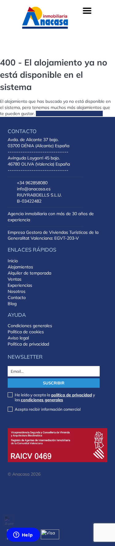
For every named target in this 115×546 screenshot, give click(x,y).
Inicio (13, 261)
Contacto (17, 297)
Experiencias (20, 285)
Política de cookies (26, 332)
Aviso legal (18, 338)
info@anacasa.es (34, 189)
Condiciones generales (30, 325)
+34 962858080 (32, 182)
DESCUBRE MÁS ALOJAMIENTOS (69, 113)
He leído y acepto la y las (55, 397)
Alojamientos (20, 267)
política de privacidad (71, 394)
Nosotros (16, 291)
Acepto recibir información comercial (48, 409)
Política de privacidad (28, 344)
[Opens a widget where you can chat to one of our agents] (23, 535)
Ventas (14, 279)
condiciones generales (42, 399)
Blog (12, 303)
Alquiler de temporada (29, 273)
